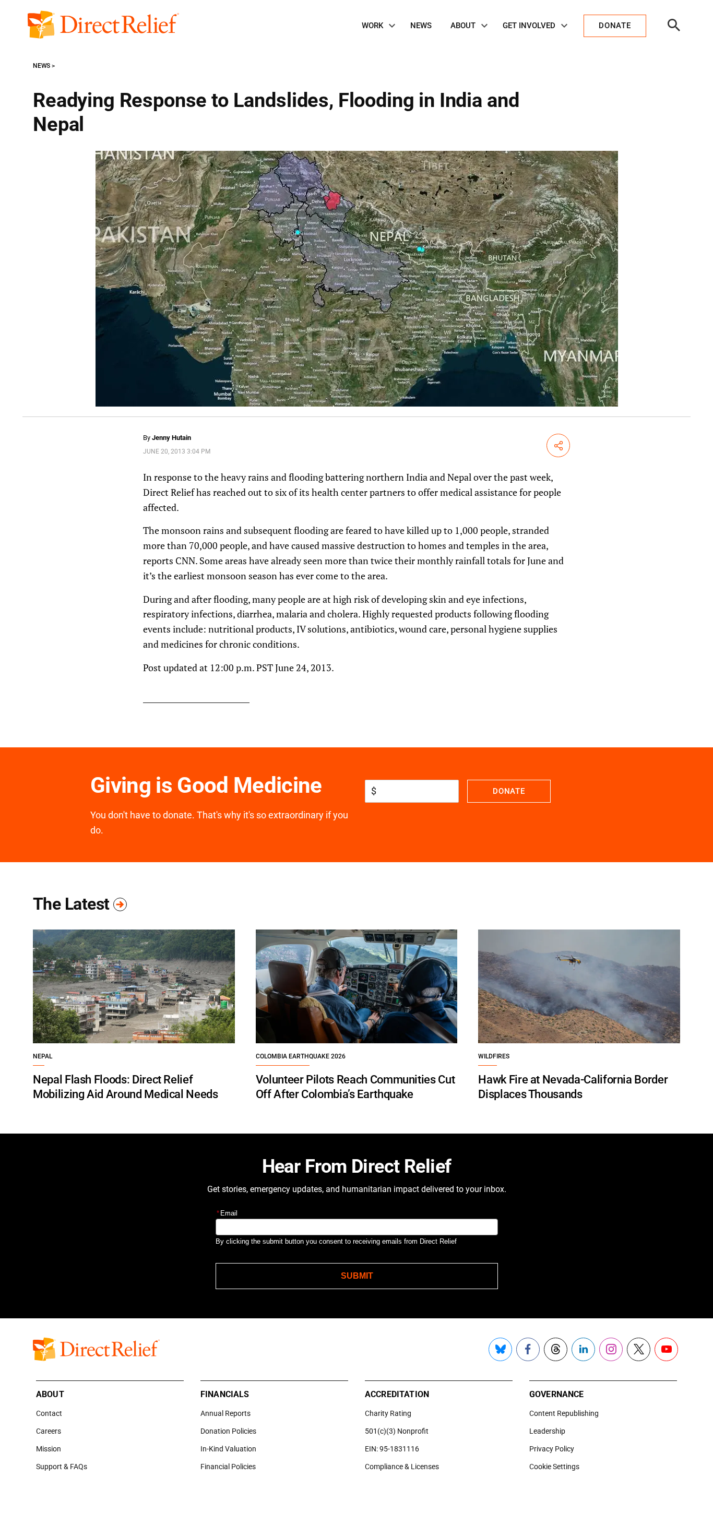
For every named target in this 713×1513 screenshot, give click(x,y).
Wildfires (493, 1056)
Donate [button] (615, 25)
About (463, 25)
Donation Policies (228, 1431)
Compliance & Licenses (402, 1466)
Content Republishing (564, 1413)
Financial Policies (228, 1466)
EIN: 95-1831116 (392, 1449)
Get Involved (529, 25)
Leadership (547, 1431)
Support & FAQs (61, 1466)
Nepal (42, 1056)
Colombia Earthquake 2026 (301, 1056)
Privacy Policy (551, 1449)
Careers (48, 1431)
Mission (48, 1449)
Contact (49, 1413)
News (421, 25)
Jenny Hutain (171, 438)
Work (372, 25)
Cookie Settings (554, 1466)
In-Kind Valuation (228, 1449)
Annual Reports (225, 1413)
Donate (509, 791)
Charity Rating (388, 1413)
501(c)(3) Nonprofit (397, 1431)
